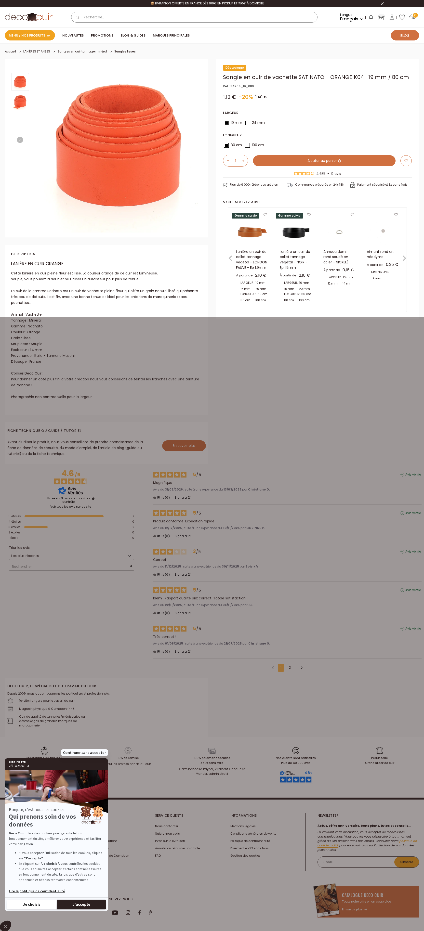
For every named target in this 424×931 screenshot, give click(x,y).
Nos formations (91, 826)
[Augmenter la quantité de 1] (245, 160)
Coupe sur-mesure (94, 848)
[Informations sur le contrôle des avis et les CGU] (93, 499)
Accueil (10, 51)
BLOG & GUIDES (133, 35)
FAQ (158, 855)
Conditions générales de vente (253, 833)
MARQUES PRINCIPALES (171, 35)
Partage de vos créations (99, 841)
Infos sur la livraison (170, 841)
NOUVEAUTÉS (73, 35)
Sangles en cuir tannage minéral (82, 51)
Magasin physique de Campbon (104, 855)
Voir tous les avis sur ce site (70, 506)
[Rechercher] (77, 17)
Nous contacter (166, 826)
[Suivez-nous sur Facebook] (139, 912)
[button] (370, 18)
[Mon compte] (392, 17)
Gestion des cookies (245, 855)
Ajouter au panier (322, 160)
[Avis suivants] (300, 668)
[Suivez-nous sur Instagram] (128, 912)
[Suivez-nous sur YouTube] (115, 912)
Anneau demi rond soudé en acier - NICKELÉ (335, 257)
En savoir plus (184, 445)
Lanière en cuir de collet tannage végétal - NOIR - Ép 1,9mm (295, 259)
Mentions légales (243, 826)
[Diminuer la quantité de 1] (226, 160)
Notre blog (87, 833)
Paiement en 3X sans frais (249, 848)
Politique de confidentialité (250, 841)
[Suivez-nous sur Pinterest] (150, 912)
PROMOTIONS (102, 35)
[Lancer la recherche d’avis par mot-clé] (131, 567)
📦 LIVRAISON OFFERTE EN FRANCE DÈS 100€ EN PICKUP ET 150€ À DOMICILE (207, 3)
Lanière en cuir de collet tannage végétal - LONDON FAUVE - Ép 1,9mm (251, 259)
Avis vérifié (413, 475)
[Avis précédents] (273, 667)
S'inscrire (406, 862)
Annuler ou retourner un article (177, 848)
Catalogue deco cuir (362, 895)
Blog (405, 35)
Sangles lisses (125, 51)
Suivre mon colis (167, 833)
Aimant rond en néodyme (380, 254)
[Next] (20, 140)
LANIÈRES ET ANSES (36, 51)
